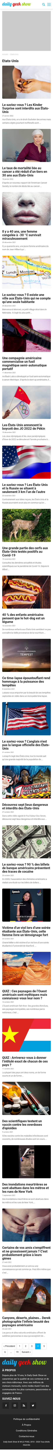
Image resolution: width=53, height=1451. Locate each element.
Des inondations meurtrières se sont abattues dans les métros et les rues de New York (25, 1188)
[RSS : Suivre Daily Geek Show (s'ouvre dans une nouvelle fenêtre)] (23, 1405)
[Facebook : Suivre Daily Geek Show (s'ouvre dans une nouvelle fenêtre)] (5, 1405)
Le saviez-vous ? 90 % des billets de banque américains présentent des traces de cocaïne (26, 868)
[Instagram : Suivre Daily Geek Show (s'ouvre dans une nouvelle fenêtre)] (14, 1405)
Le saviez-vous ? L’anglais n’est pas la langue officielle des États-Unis (26, 745)
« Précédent (9, 1346)
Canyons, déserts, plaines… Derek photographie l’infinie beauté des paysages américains (26, 1321)
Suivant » (26, 1352)
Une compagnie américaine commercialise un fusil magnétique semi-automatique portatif (24, 363)
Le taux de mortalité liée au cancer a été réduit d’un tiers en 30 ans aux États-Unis (24, 171)
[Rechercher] (43, 5)
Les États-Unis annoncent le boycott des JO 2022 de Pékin (23, 426)
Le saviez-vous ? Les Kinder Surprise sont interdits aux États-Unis (25, 108)
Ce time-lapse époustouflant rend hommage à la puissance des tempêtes (26, 681)
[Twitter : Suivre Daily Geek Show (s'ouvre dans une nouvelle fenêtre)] (33, 1405)
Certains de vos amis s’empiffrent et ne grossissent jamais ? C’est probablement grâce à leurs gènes (26, 1253)
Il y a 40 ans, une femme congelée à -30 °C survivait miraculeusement (21, 235)
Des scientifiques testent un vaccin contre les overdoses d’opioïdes (22, 1124)
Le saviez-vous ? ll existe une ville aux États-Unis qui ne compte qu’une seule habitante (26, 298)
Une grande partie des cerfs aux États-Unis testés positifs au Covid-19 (25, 551)
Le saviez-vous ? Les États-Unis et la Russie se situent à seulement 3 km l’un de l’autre (25, 488)
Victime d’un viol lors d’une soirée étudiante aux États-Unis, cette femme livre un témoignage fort (26, 931)
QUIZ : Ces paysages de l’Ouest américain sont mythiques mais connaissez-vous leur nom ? (24, 994)
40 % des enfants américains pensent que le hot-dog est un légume (23, 618)
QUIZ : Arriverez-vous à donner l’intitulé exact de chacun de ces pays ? (25, 1061)
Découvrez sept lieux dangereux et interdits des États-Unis (25, 806)
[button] (49, 4)
